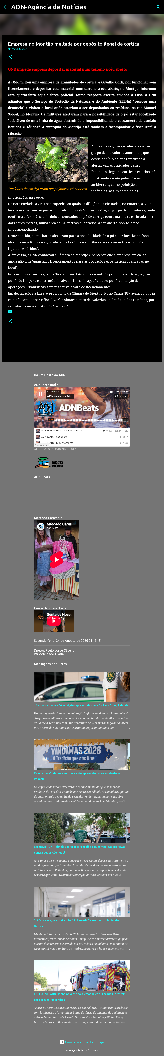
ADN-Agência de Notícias (48, 6)
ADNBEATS (42, 449)
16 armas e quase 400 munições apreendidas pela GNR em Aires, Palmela (81, 705)
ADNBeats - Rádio (64, 449)
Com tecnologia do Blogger (84, 1042)
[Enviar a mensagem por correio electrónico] (10, 313)
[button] (10, 57)
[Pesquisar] (91, 7)
